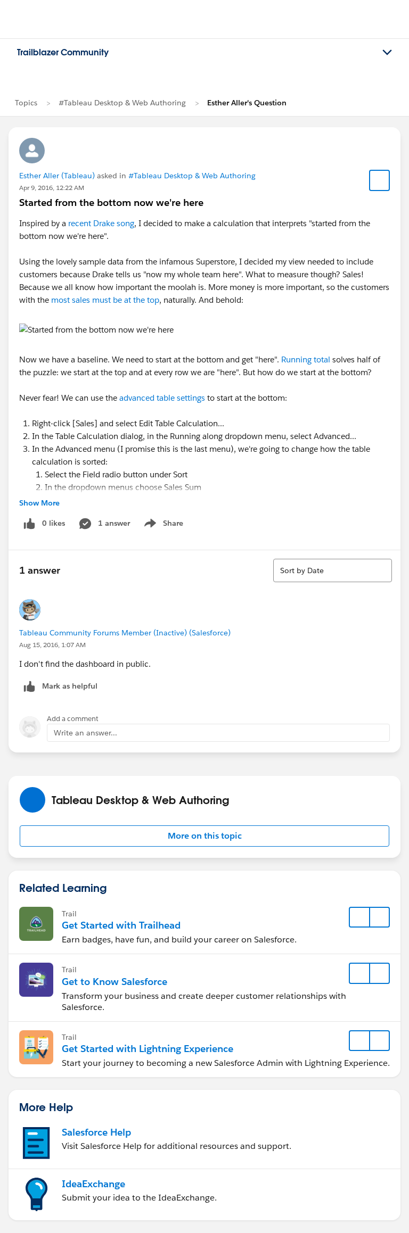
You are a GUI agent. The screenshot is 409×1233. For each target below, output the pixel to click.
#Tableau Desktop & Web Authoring (122, 102)
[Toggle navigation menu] (387, 52)
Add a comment (73, 718)
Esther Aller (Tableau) (57, 175)
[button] (204, 836)
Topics (26, 102)
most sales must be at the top (105, 300)
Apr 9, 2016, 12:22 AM (51, 187)
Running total (306, 359)
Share (162, 525)
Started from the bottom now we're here (111, 202)
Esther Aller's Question (247, 102)
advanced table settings (162, 398)
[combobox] (332, 570)
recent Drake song (101, 223)
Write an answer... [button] (85, 733)
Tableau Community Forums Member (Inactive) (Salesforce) (125, 633)
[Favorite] (379, 180)
